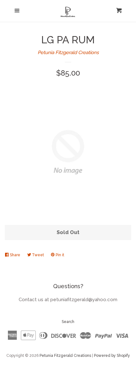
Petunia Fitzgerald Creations (68, 52)
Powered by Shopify (112, 355)
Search (68, 322)
